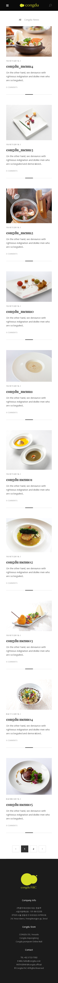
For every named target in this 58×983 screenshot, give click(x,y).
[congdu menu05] (29, 759)
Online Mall (37, 941)
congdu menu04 (19, 719)
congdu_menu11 (19, 391)
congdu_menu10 (20, 311)
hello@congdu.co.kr (32, 961)
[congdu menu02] (29, 520)
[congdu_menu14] (29, 28)
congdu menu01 (19, 479)
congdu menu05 (19, 804)
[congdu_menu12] (29, 190)
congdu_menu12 (19, 232)
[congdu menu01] (29, 432)
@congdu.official (34, 964)
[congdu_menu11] (29, 351)
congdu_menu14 (19, 66)
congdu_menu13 (19, 149)
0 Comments (11, 87)
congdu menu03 (19, 640)
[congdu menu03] (29, 602)
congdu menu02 (19, 562)
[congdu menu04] (29, 681)
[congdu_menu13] (29, 106)
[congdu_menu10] (29, 273)
